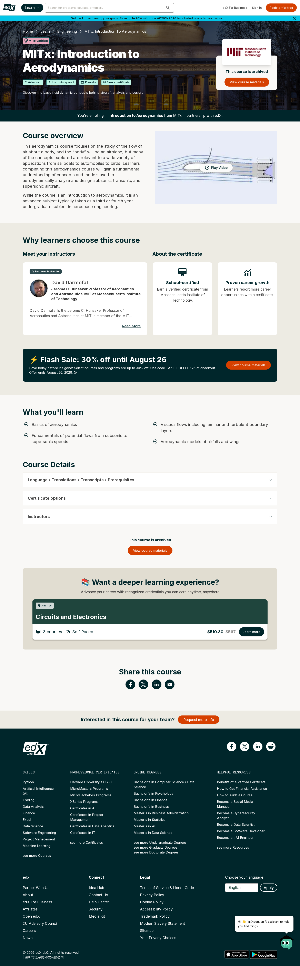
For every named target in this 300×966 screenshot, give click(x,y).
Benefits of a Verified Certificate (241, 782)
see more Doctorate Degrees (156, 852)
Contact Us (98, 895)
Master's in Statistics (149, 820)
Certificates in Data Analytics (92, 826)
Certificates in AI (83, 808)
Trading (28, 800)
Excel (27, 820)
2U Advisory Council (40, 923)
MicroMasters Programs (89, 789)
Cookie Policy (151, 902)
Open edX (31, 916)
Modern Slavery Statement (162, 923)
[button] (168, 7)
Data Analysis (33, 806)
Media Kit (97, 916)
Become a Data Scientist (235, 824)
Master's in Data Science (153, 833)
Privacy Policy (152, 895)
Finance (29, 813)
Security (95, 909)
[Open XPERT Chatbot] (286, 941)
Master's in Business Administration (161, 813)
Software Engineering (39, 833)
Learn (30, 8)
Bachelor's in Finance (150, 800)
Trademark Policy (155, 916)
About (28, 895)
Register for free (281, 7)
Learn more (214, 18)
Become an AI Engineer (235, 838)
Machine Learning (36, 846)
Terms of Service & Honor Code (167, 888)
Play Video (219, 168)
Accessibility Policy (156, 909)
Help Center (99, 902)
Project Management (39, 839)
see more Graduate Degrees (155, 847)
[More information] (75, 372)
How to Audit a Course (234, 795)
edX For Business (235, 7)
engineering (67, 31)
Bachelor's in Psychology (153, 793)
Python (28, 782)
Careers (29, 930)
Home (28, 31)
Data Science (33, 826)
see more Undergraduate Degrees (160, 842)
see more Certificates (86, 842)
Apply (269, 888)
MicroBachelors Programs (90, 795)
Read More (131, 326)
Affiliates (30, 909)
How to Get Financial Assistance (242, 789)
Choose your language (244, 877)
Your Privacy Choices (158, 938)
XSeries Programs (84, 802)
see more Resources (233, 847)
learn (45, 31)
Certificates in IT (82, 833)
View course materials (247, 82)
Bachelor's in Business (151, 806)
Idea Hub (96, 888)
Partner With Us (36, 888)
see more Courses (37, 855)
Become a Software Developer (241, 831)
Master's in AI (144, 826)
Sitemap (147, 930)
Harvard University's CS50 (91, 782)
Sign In (257, 7)
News (27, 938)
